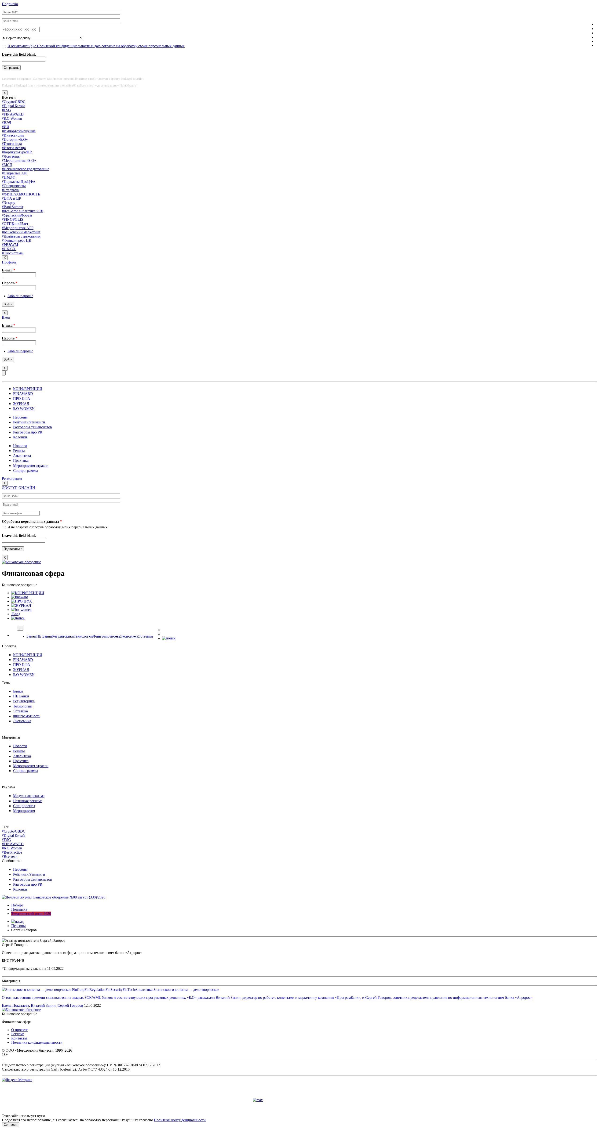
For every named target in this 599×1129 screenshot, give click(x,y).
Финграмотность (106, 636)
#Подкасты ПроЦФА (19, 182)
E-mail (8, 270)
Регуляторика (63, 636)
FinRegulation (95, 990)
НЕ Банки (44, 636)
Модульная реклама (28, 796)
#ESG (6, 110)
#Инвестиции (13, 135)
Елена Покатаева (15, 1005)
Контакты (19, 1038)
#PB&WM (10, 245)
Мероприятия (24, 811)
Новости (20, 446)
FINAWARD (23, 394)
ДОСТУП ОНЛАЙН (18, 488)
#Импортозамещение (19, 131)
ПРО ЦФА (21, 398)
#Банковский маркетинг (21, 232)
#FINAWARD (13, 114)
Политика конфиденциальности (36, 1042)
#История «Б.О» (15, 139)
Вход (6, 317)
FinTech (129, 990)
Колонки (20, 437)
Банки (31, 636)
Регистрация (12, 478)
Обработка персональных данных (32, 521)
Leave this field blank (19, 54)
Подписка (10, 4)
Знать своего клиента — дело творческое (186, 990)
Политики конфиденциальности (180, 1120)
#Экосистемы (12, 253)
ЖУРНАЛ (21, 404)
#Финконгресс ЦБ (16, 240)
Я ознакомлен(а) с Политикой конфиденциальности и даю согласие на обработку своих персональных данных (96, 46)
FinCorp (78, 990)
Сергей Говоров (70, 1005)
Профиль (9, 262)
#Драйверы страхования (21, 236)
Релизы (19, 451)
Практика (21, 460)
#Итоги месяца (14, 148)
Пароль (9, 283)
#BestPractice (12, 852)
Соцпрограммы (25, 471)
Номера (17, 905)
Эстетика (145, 636)
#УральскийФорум (17, 215)
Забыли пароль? (20, 296)
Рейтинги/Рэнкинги (29, 422)
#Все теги (10, 856)
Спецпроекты (24, 806)
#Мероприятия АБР (17, 228)
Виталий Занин (43, 1005)
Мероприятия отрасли (30, 466)
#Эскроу (8, 203)
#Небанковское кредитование (25, 169)
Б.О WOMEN (24, 409)
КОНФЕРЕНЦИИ (27, 389)
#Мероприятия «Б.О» (19, 160)
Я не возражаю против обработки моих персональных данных (57, 527)
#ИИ (5, 127)
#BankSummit (12, 207)
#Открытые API (14, 173)
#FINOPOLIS (12, 219)
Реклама (17, 1034)
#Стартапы (10, 190)
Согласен (10, 1124)
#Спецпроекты (14, 186)
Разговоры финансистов (32, 427)
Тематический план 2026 (31, 914)
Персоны (20, 417)
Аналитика (22, 456)
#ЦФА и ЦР (11, 198)
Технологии (83, 636)
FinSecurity (114, 990)
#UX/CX (9, 249)
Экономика (129, 636)
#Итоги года (12, 144)
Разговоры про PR (27, 432)
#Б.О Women (12, 118)
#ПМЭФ (8, 177)
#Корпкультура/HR (17, 152)
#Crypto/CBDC (14, 102)
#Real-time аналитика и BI (22, 211)
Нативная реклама (27, 801)
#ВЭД (6, 123)
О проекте (19, 1030)
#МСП (7, 165)
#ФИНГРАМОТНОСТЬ (21, 194)
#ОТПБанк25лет (15, 224)
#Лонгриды (11, 156)
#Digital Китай (13, 106)
